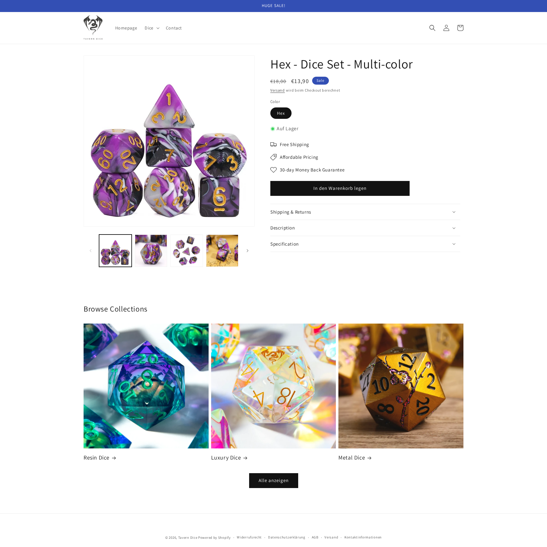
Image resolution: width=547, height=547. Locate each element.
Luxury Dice (226, 457)
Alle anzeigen (274, 480)
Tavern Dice (188, 537)
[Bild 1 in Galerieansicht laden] (115, 251)
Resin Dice (97, 457)
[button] (151, 28)
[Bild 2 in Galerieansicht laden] (151, 251)
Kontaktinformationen (363, 537)
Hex (281, 113)
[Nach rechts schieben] (248, 251)
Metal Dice (351, 457)
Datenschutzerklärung (286, 537)
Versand (277, 90)
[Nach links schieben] (90, 251)
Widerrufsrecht (249, 537)
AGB (315, 537)
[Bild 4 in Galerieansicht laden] (222, 251)
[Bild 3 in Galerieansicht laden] (186, 251)
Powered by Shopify (214, 537)
